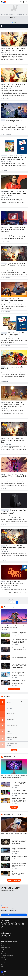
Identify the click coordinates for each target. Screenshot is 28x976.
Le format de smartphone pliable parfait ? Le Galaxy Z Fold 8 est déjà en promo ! (19, 784)
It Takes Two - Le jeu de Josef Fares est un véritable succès (13, 85)
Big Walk (9, 731)
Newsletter (3, 962)
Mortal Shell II (10, 707)
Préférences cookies (5, 961)
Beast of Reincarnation (12, 725)
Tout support (5, 19)
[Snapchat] (2, 927)
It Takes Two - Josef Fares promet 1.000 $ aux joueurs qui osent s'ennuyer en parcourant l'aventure (13, 404)
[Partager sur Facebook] (12, 22)
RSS (2, 964)
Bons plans (14, 807)
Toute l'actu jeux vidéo (14, 689)
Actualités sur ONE (8, 14)
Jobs (2, 966)
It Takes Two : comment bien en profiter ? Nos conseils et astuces (13, 264)
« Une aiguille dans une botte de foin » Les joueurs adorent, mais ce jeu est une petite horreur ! (19, 649)
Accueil (2, 14)
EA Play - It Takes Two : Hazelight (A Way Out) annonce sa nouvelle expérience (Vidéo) (12, 583)
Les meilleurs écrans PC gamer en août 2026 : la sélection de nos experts (19, 865)
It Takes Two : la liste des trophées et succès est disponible (12, 300)
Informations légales (5, 947)
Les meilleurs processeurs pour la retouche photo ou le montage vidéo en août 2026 (19, 842)
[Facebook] (2, 923)
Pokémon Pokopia (11, 713)
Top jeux (14, 750)
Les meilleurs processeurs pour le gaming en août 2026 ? (19, 857)
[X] (5, 923)
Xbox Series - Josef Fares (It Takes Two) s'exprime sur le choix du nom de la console (14, 512)
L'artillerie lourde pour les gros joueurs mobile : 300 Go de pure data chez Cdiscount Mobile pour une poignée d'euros (19, 800)
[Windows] (9, 935)
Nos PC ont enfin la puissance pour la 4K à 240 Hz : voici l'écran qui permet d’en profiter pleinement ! (14, 776)
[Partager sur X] (15, 22)
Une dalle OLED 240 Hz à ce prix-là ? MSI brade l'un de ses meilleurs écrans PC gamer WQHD (19, 792)
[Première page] (9, 600)
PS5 (11, 19)
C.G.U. (2, 949)
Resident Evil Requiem (12, 737)
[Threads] (23, 923)
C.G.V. (2, 951)
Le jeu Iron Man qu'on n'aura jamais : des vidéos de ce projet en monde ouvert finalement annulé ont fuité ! (19, 674)
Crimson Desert (10, 719)
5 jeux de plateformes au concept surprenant (11, 121)
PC (9, 19)
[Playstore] (2, 935)
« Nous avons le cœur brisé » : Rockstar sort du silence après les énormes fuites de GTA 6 (13, 626)
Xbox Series (15, 19)
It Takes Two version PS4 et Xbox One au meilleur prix (13, 334)
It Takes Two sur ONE (22, 14)
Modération (3, 953)
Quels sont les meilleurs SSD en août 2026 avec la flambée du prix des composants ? (19, 850)
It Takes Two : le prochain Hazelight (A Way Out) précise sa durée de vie (14, 476)
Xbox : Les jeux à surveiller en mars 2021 (13, 368)
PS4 (22, 19)
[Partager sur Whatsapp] (13, 22)
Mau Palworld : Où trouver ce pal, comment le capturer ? (19, 633)
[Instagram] (9, 923)
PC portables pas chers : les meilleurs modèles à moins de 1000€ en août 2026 (18, 873)
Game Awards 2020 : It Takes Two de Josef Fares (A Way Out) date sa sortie (13, 547)
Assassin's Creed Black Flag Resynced (15, 701)
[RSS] (16, 923)
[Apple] (5, 935)
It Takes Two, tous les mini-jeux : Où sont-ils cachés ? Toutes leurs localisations (13, 229)
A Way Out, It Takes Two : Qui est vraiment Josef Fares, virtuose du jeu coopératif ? (13, 193)
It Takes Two (14, 14)
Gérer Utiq (3, 959)
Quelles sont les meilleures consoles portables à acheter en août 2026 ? (14, 834)
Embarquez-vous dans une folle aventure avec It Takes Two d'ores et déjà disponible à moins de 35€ (14, 157)
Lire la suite (3, 912)
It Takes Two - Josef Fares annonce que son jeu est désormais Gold (12, 440)
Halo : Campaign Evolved (12, 743)
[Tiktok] (19, 923)
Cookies (3, 957)
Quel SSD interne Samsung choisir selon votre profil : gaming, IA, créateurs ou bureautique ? (19, 641)
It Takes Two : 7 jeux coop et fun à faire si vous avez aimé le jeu (13, 49)
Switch (19, 19)
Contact (3, 943)
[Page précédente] (12, 600)
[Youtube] (12, 923)
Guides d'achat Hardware (14, 880)
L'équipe (3, 945)
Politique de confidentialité (7, 955)
